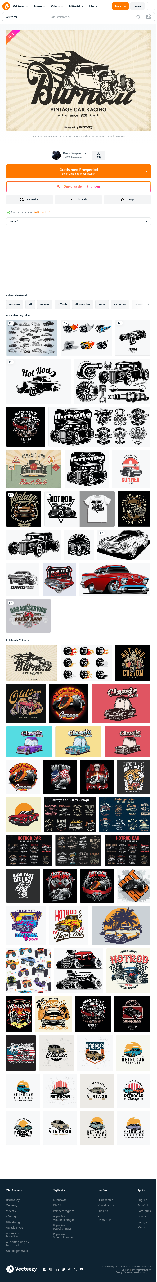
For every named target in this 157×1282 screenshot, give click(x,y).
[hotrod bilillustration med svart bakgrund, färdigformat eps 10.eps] (25, 425)
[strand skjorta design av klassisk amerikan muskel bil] (53, 1012)
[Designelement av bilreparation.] (112, 379)
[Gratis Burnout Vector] (86, 336)
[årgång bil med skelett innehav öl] (23, 812)
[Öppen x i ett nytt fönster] (75, 1267)
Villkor (122, 1267)
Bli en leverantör (102, 1216)
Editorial (74, 6)
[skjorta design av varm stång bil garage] (19, 1012)
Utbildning (13, 1220)
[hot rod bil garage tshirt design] (79, 507)
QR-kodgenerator (17, 1248)
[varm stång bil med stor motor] (128, 968)
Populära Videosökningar (62, 1233)
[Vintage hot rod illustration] (87, 467)
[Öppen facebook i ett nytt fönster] (44, 1267)
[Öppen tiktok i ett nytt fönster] (69, 1267)
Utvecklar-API (14, 1225)
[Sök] (138, 17)
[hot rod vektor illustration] (38, 379)
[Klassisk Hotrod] (79, 543)
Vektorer (19, 6)
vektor (44, 302)
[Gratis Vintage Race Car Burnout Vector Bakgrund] (31, 661)
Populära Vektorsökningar (62, 1216)
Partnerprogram (62, 1209)
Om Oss (101, 1209)
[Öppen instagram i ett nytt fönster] (50, 1267)
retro (102, 302)
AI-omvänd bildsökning (13, 1232)
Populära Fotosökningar (61, 1224)
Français (140, 1220)
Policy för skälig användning (129, 1270)
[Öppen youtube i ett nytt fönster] (81, 1267)
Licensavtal (59, 1198)
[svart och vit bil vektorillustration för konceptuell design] (123, 543)
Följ (98, 157)
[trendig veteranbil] (23, 507)
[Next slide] (142, 302)
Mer (91, 6)
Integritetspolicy (138, 1267)
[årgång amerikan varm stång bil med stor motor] (78, 968)
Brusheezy (13, 1198)
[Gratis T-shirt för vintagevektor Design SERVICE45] (28, 614)
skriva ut (120, 302)
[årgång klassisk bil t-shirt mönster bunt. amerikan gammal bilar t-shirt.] (78, 848)
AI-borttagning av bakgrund (17, 1241)
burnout (14, 302)
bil (30, 302)
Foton (38, 6)
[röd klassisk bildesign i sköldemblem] (59, 577)
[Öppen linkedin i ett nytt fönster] (57, 1267)
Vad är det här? (42, 212)
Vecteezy (11, 1203)
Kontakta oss (104, 1203)
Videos (55, 6)
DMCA (56, 1203)
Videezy (11, 1209)
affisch (62, 302)
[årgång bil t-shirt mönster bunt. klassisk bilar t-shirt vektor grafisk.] (124, 812)
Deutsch (140, 1214)
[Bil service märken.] (99, 425)
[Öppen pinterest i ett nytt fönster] (63, 1267)
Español (140, 1203)
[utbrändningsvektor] (86, 661)
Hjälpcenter (103, 1198)
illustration (82, 302)
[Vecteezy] (6, 6)
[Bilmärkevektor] (131, 467)
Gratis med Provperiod (78, 171)
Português (141, 1209)
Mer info (14, 219)
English (139, 1198)
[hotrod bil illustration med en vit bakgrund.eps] (132, 336)
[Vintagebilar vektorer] (31, 336)
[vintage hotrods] (134, 507)
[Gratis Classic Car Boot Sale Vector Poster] (33, 467)
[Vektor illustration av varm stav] (33, 543)
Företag (11, 1214)
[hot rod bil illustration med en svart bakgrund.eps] (132, 1012)
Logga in (137, 6)
